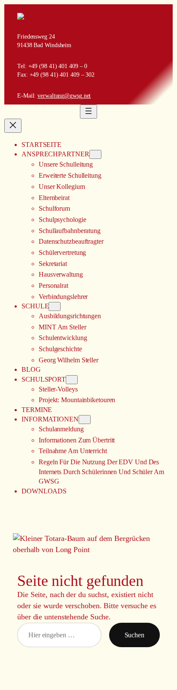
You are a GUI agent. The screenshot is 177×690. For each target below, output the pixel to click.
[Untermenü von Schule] (55, 306)
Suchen (134, 635)
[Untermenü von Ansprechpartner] (95, 154)
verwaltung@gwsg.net (64, 96)
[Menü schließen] (12, 126)
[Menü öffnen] (88, 112)
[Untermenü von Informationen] (85, 419)
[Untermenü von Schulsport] (72, 379)
